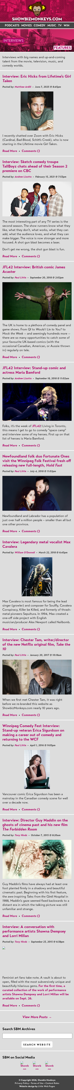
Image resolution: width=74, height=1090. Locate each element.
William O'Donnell (25, 552)
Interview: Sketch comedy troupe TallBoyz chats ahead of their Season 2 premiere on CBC (34, 166)
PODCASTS (12, 25)
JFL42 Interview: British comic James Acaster (33, 269)
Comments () (31, 151)
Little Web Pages (46, 1086)
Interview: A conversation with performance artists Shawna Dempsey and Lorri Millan (34, 931)
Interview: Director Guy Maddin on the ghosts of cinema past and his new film (35, 825)
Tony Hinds (21, 835)
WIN (66, 25)
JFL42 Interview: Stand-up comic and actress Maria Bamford (34, 370)
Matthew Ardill (23, 86)
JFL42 (36, 426)
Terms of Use (37, 1083)
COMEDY (39, 25)
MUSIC (51, 25)
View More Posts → (37, 1017)
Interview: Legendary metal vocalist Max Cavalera (36, 544)
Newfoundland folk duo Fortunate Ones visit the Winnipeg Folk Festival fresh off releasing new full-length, (36, 461)
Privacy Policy (22, 1083)
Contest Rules (52, 1083)
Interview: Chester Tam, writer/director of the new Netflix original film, (36, 644)
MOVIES (26, 25)
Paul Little (20, 277)
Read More (9, 151)
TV (60, 25)
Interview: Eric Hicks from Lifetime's (36, 78)
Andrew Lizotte (23, 176)
